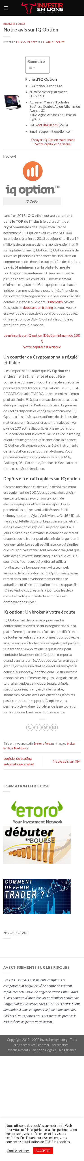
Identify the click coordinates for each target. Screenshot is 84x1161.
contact (43, 1045)
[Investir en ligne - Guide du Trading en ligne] (42, 8)
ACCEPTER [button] (43, 1150)
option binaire (19, 748)
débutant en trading (38, 307)
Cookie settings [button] (18, 1151)
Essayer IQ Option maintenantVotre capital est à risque (53, 142)
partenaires (60, 1045)
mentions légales (44, 1050)
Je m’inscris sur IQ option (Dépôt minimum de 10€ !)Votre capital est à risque (42, 341)
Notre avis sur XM (67, 761)
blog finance (67, 1050)
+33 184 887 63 (47, 125)
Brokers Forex (14, 23)
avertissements (19, 1050)
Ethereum (55, 302)
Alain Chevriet (54, 42)
